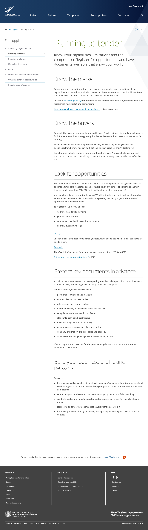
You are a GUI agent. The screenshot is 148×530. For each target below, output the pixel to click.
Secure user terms (57, 523)
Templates (73, 15)
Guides (52, 15)
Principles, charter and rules (17, 478)
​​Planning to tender (16, 54)
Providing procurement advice (70, 486)
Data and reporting (13, 503)
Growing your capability (67, 482)
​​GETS (10, 69)
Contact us (116, 482)
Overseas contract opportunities (22, 80)
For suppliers (99, 15)
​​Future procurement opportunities (23, 75)
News (114, 490)
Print (140, 29)
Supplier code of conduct (19, 85)
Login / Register (135, 6)
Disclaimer (41, 523)
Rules (33, 15)
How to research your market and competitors (76, 109)
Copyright (28, 523)
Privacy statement (13, 523)
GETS (56, 233)
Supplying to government (19, 49)
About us (9, 495)
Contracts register (65, 478)
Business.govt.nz (72, 100)
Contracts (124, 15)
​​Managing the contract (18, 64)
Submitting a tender (17, 59)
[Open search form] (142, 15)
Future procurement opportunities (70, 257)
